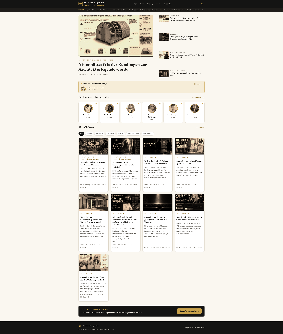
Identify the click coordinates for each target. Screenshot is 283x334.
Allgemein (99, 134)
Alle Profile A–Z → (198, 97)
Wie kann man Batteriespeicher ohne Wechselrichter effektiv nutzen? (164, 10)
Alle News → (200, 127)
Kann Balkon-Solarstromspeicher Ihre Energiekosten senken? (91, 220)
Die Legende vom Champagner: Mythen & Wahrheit (123, 165)
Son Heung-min (173, 115)
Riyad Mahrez (88, 115)
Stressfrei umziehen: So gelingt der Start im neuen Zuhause (156, 220)
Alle (81, 134)
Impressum (189, 328)
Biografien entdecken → (189, 311)
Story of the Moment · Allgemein (97, 60)
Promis (158, 4)
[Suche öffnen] (202, 4)
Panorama (110, 134)
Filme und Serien (133, 134)
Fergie (131, 115)
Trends (89, 134)
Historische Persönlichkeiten (90, 158)
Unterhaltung (147, 134)
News (142, 4)
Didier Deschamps (194, 115)
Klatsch (120, 134)
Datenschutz (200, 328)
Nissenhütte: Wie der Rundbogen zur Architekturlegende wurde (111, 10)
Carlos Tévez (109, 115)
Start (135, 4)
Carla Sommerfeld (86, 294)
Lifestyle (167, 4)
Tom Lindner (116, 185)
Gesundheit (184, 213)
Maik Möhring (85, 185)
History (150, 4)
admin (84, 75)
